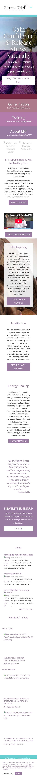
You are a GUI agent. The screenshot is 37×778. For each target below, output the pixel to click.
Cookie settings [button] (8, 773)
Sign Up (18, 528)
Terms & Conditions (24, 758)
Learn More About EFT (18, 234)
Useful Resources (10, 758)
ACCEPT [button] (18, 773)
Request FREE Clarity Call (18, 80)
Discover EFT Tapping (18, 301)
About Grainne (18, 202)
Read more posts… (26, 609)
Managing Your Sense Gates (18, 554)
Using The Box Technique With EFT (17, 591)
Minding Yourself (13, 573)
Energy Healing (18, 441)
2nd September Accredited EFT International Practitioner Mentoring (16, 701)
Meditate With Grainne (18, 367)
